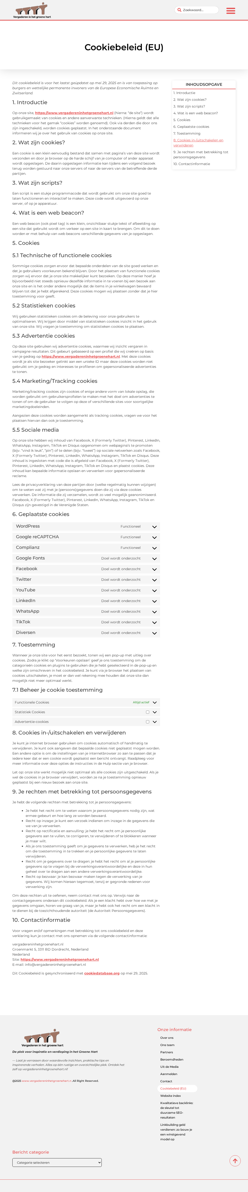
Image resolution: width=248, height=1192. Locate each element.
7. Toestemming (187, 133)
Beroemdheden (171, 1059)
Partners (166, 1052)
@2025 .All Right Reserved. (55, 1081)
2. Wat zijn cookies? (190, 99)
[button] (231, 10)
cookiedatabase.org (102, 973)
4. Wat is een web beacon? (195, 113)
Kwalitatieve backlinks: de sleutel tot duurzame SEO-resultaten (176, 1110)
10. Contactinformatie (191, 164)
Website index (170, 1096)
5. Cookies (181, 120)
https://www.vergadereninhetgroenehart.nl (74, 113)
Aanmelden (168, 1074)
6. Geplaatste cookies (191, 126)
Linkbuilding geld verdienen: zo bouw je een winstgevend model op (176, 1132)
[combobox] (197, 10)
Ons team (167, 1045)
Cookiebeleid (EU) (173, 1088)
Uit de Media (169, 1066)
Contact (166, 1081)
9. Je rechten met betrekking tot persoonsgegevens (200, 154)
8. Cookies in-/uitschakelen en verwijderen (198, 142)
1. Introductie (184, 93)
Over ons (166, 1037)
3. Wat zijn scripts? (189, 106)
